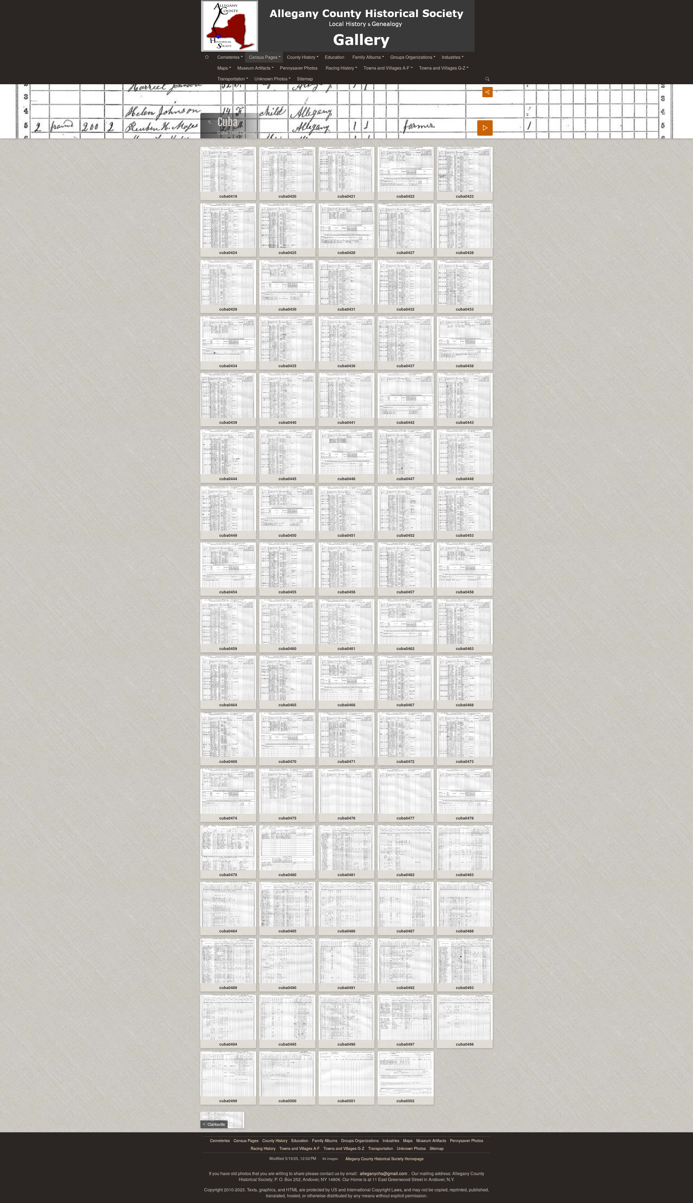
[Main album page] (337, 26)
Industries (451, 57)
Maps (222, 68)
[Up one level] (209, 122)
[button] (6, 1196)
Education (334, 57)
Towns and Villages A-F (387, 68)
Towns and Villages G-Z (442, 68)
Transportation (231, 79)
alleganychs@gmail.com (383, 1173)
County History (301, 57)
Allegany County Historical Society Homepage (384, 1158)
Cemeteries (228, 57)
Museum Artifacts (253, 68)
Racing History (340, 68)
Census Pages (263, 57)
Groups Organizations (411, 57)
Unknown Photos (270, 79)
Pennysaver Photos (299, 68)
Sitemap (305, 79)
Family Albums (366, 57)
